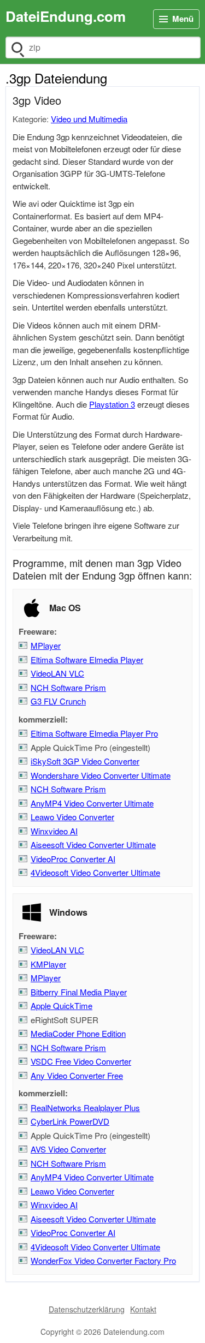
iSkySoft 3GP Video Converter (85, 761)
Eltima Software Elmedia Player (87, 659)
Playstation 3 (112, 404)
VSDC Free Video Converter (81, 1061)
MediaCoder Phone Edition (78, 1033)
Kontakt (143, 1309)
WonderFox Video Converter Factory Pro (103, 1260)
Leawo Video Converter (72, 816)
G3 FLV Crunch (58, 701)
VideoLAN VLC (57, 673)
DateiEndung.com (65, 16)
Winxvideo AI (54, 831)
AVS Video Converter (68, 1149)
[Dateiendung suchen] (17, 47)
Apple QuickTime (61, 1005)
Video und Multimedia (89, 118)
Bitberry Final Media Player (79, 992)
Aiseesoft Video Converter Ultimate (93, 844)
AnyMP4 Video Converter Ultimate (92, 803)
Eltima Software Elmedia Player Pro (94, 733)
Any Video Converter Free (77, 1075)
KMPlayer (48, 964)
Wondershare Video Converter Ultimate (101, 775)
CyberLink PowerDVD (70, 1121)
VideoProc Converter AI (73, 858)
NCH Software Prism (68, 687)
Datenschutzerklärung (87, 1309)
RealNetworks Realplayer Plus (85, 1107)
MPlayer (46, 645)
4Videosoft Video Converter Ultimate (95, 872)
